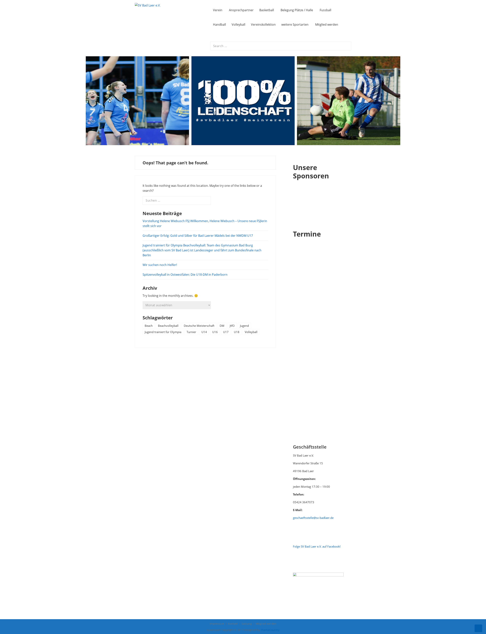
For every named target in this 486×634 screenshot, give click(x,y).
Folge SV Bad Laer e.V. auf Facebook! (317, 546)
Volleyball (238, 24)
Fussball (325, 10)
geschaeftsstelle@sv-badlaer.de (313, 518)
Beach (149, 326)
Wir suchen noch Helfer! (160, 265)
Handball (219, 24)
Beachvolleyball (168, 326)
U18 (236, 332)
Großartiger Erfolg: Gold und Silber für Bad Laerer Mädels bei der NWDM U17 (198, 235)
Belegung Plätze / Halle (297, 10)
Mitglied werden (326, 24)
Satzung (246, 623)
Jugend (244, 326)
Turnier (191, 332)
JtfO (232, 326)
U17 (226, 332)
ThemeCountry (270, 630)
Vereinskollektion (263, 24)
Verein (217, 10)
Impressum (217, 623)
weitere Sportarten (294, 24)
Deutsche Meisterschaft (199, 326)
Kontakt (233, 623)
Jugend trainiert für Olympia (163, 332)
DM (222, 326)
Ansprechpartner (241, 10)
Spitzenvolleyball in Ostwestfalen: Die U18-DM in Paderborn (185, 274)
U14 (204, 332)
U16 (215, 332)
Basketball (266, 10)
